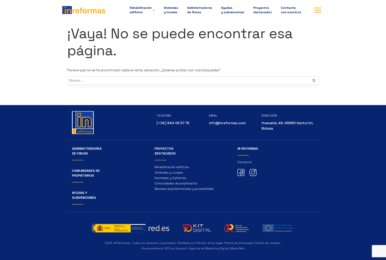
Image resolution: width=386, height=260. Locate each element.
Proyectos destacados (262, 10)
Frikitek (201, 243)
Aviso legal (214, 243)
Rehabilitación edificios (172, 167)
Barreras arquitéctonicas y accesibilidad (184, 189)
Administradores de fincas (199, 10)
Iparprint (182, 248)
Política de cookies (267, 243)
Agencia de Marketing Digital (208, 248)
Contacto (244, 162)
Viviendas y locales (171, 10)
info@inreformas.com (227, 123)
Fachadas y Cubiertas (170, 178)
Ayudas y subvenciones (232, 10)
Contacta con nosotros (291, 10)
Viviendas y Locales (169, 172)
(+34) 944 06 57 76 (173, 123)
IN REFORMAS (247, 148)
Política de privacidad (238, 243)
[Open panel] (318, 10)
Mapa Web (237, 248)
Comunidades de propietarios (176, 183)
